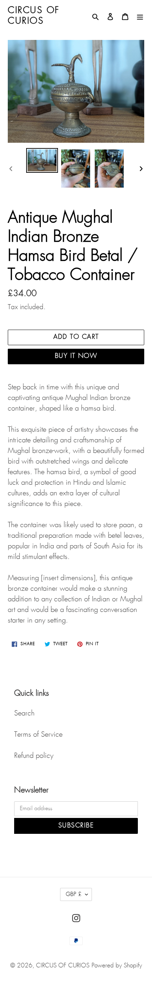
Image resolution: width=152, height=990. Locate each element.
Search (24, 713)
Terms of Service (38, 734)
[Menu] (140, 16)
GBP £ (74, 894)
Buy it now (76, 356)
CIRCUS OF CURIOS (62, 965)
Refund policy (33, 756)
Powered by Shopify (117, 965)
